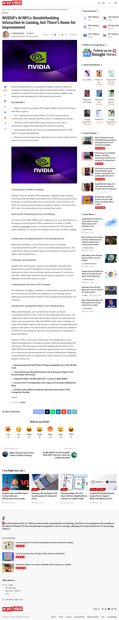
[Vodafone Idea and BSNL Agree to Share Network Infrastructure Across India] (15, 482)
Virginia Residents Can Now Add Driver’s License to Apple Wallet (40, 379)
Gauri (85, 295)
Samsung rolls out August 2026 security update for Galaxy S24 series (44, 496)
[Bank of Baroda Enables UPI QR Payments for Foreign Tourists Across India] (111, 303)
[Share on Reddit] (62, 35)
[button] (99, 3)
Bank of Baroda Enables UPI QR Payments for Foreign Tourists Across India (92, 302)
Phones (101, 489)
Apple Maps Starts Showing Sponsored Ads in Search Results (92, 257)
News (9, 9)
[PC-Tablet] (12, 3)
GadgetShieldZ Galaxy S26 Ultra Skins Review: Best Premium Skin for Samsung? (105, 186)
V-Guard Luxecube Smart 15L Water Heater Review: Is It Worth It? (40, 554)
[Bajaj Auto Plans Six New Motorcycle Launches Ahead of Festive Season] (111, 290)
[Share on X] (55, 35)
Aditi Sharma (88, 229)
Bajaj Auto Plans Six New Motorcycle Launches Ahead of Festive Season (92, 289)
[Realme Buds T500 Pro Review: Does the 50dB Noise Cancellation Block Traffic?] (87, 200)
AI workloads (24, 226)
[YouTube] (109, 609)
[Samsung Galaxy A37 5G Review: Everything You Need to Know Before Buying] (8, 545)
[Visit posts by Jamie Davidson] (5, 34)
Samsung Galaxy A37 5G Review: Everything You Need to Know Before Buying (44, 543)
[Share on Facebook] (51, 35)
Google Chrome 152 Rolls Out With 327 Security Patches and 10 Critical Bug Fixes (92, 273)
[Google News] (91, 35)
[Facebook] (91, 18)
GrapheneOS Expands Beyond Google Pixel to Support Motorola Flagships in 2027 (102, 496)
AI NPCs (30, 290)
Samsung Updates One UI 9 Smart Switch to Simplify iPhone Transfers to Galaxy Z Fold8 (74, 496)
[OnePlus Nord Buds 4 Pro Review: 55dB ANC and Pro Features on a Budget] (8, 567)
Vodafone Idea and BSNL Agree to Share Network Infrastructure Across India (15, 496)
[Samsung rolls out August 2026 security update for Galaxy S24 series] (44, 482)
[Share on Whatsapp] (58, 35)
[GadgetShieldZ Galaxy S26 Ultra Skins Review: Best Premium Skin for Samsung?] (87, 187)
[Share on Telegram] (5, 123)
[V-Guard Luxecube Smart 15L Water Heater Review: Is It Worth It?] (8, 556)
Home (4, 9)
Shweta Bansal (88, 248)
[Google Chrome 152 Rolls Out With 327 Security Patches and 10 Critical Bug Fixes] (111, 274)
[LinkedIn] (115, 609)
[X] (105, 609)
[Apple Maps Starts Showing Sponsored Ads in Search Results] (111, 258)
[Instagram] (91, 27)
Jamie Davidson (18, 33)
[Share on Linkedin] (5, 112)
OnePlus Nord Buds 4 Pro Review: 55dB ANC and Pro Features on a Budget (43, 565)
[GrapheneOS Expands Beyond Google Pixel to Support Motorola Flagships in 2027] (103, 482)
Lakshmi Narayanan (90, 264)
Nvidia (23, 402)
